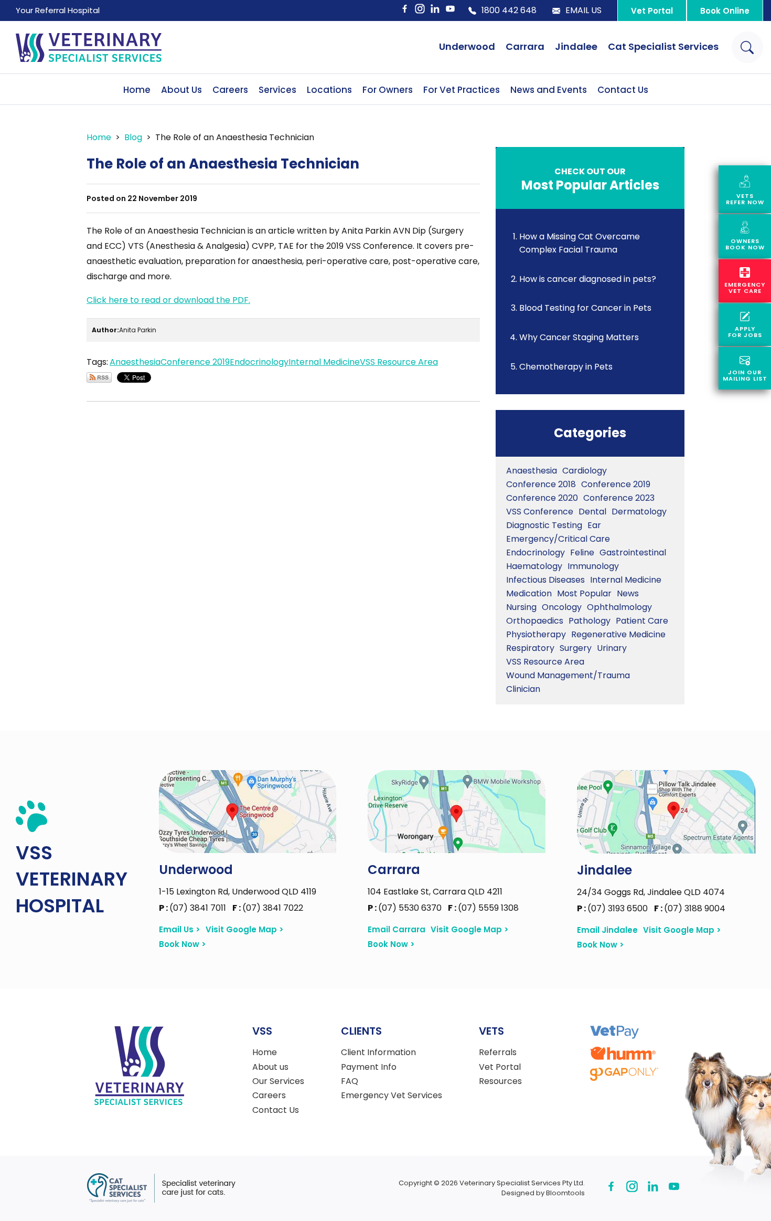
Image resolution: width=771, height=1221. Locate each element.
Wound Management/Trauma (568, 675)
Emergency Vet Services (391, 1095)
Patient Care (642, 621)
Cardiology (584, 471)
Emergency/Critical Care (558, 539)
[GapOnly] (624, 1074)
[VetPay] (614, 1032)
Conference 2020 (542, 498)
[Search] (747, 47)
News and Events (548, 89)
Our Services (278, 1081)
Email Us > (179, 929)
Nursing (521, 607)
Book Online (724, 10)
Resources (500, 1081)
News (628, 593)
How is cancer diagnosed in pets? (587, 279)
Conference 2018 (541, 484)
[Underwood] (247, 811)
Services (277, 89)
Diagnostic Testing (544, 525)
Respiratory (530, 648)
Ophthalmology (619, 607)
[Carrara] (456, 811)
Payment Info (369, 1067)
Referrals (498, 1052)
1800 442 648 (509, 10)
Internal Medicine (324, 362)
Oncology (562, 607)
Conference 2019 (195, 362)
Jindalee (576, 46)
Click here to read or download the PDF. (168, 300)
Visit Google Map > (245, 929)
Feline (582, 552)
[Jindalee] (666, 812)
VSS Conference (539, 512)
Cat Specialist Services (663, 46)
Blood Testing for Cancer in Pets (585, 308)
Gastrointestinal (632, 552)
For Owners (387, 89)
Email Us (583, 10)
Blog (133, 137)
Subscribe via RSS (99, 377)
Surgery (576, 648)
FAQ (349, 1081)
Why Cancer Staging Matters (579, 337)
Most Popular (584, 593)
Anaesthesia (135, 362)
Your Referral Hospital (58, 10)
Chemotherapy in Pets (566, 367)
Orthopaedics (534, 621)
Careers (230, 89)
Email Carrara (396, 929)
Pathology (590, 621)
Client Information (378, 1052)
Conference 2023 (619, 498)
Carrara (525, 46)
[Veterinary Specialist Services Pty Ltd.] (89, 47)
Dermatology (639, 512)
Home (137, 89)
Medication (529, 593)
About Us (181, 89)
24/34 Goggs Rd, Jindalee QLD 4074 (651, 892)
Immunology (593, 566)
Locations (329, 89)
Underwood (467, 46)
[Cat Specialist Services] (161, 1188)
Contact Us (622, 89)
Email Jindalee (607, 930)
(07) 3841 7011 (193, 908)
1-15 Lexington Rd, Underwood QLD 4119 (237, 892)
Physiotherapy (536, 634)
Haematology (534, 566)
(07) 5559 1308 (483, 908)
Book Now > (182, 944)
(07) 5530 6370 (406, 908)
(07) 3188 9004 (689, 908)
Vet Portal (652, 10)
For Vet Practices (461, 89)
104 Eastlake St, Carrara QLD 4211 (435, 892)
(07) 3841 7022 (267, 908)
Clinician (523, 689)
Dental (592, 512)
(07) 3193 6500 (613, 908)
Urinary (612, 648)
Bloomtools (565, 1193)
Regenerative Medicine (618, 634)
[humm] (623, 1053)
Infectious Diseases (545, 580)
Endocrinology (259, 362)
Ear (594, 525)
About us (270, 1067)
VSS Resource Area (399, 362)
